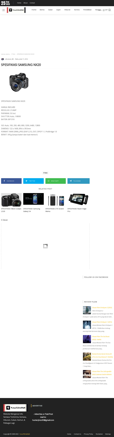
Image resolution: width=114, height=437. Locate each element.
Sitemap (108, 434)
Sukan (50, 10)
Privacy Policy (88, 434)
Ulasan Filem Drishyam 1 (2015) (102, 322)
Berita (42, 10)
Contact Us (77, 434)
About (25, 3)
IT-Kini (13, 54)
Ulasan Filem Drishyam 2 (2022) (102, 308)
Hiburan (67, 10)
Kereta (76, 10)
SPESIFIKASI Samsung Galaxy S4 (31, 210)
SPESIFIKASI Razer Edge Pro (76, 210)
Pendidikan (87, 10)
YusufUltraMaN (25, 434)
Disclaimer (99, 434)
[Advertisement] (57, 33)
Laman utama (5, 54)
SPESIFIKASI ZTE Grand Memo (54, 210)
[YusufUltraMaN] (16, 10)
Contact (32, 3)
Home (19, 3)
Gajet (58, 10)
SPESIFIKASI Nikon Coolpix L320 (11, 210)
